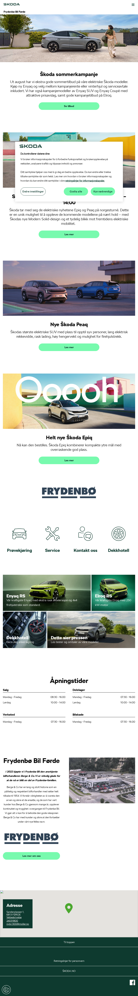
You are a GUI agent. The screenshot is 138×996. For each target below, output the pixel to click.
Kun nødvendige (102, 191)
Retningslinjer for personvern (69, 960)
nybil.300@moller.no (17, 924)
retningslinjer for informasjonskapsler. (85, 180)
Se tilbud (69, 106)
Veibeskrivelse (14, 917)
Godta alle (76, 191)
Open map (5, 892)
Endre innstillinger (6, 989)
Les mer (69, 234)
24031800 (12, 920)
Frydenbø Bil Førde (14, 11)
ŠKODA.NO (69, 971)
